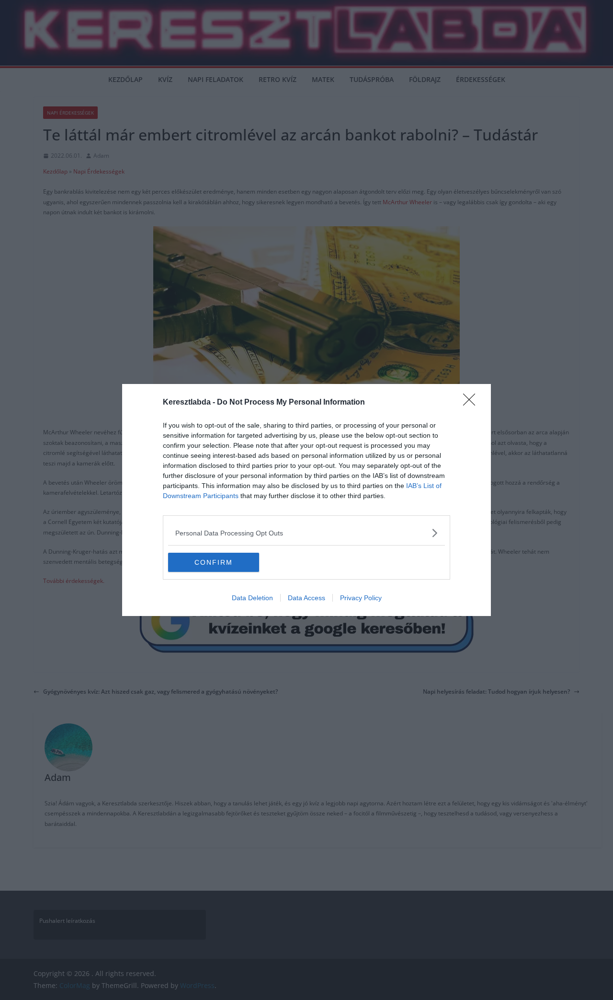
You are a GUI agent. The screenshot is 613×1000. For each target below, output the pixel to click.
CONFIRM (213, 562)
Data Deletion (252, 598)
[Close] (472, 403)
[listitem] (306, 533)
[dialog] (306, 500)
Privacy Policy (361, 598)
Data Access (306, 598)
